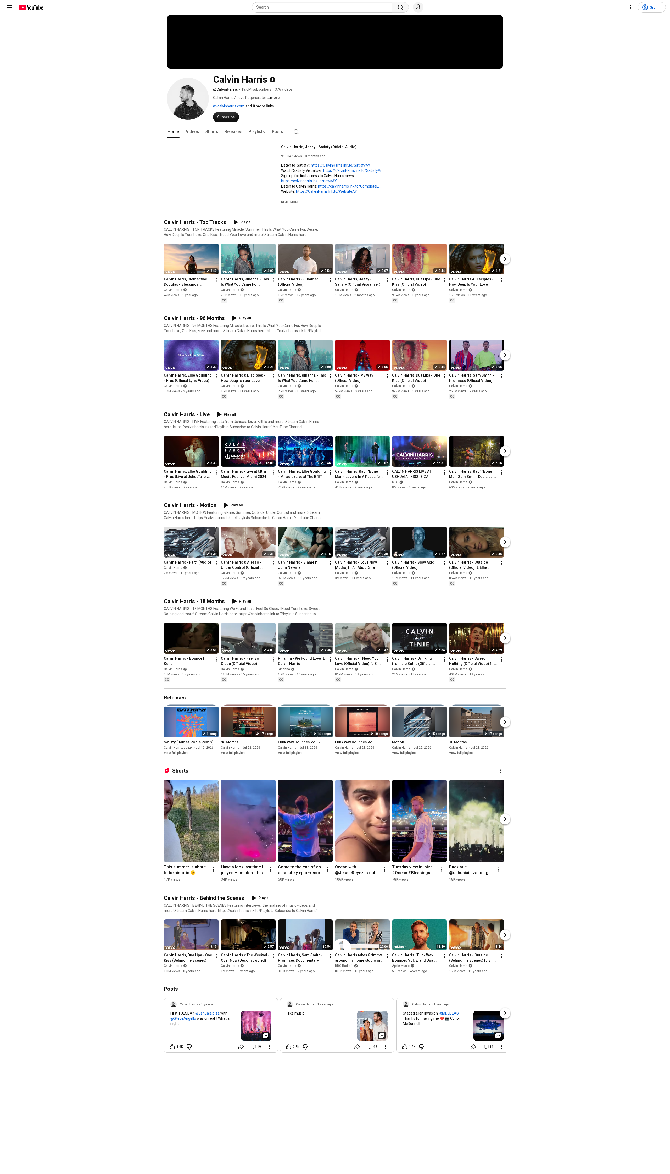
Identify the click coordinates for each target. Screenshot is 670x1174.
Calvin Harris (173, 290)
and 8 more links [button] (259, 106)
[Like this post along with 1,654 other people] (172, 1047)
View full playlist (176, 753)
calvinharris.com (230, 106)
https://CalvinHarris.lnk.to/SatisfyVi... (353, 170)
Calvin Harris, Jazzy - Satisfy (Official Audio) (319, 147)
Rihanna (284, 669)
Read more (290, 202)
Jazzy (188, 747)
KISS (395, 482)
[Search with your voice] (418, 7)
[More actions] (216, 280)
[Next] (505, 259)
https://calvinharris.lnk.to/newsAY (309, 181)
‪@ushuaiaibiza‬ (207, 1013)
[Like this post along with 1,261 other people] (405, 1047)
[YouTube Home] (31, 7)
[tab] (173, 131)
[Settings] (630, 7)
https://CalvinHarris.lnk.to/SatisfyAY (340, 165)
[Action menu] (269, 1046)
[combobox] (323, 7)
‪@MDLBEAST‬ (450, 1013)
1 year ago (208, 1004)
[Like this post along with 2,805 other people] (288, 1047)
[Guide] (9, 7)
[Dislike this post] (189, 1047)
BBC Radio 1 (344, 966)
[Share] (241, 1046)
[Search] (400, 7)
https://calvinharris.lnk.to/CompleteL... (349, 186)
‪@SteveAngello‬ (183, 1018)
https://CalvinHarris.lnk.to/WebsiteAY (326, 191)
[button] (290, 202)
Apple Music (401, 966)
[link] (220, 1026)
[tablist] (335, 131)
